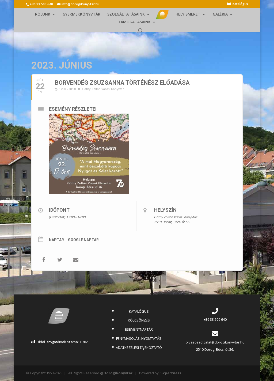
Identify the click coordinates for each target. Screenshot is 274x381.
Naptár (56, 240)
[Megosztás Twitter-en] (59, 259)
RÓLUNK (42, 14)
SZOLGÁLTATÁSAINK (126, 14)
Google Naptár (83, 240)
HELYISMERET (188, 14)
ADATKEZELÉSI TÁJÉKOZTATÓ (139, 347)
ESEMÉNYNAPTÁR (139, 329)
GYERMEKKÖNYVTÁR (81, 14)
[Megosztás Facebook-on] (43, 259)
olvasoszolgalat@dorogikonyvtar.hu (215, 342)
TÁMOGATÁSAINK (134, 22)
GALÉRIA (220, 14)
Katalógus (240, 4)
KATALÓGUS (139, 311)
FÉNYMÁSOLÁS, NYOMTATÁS (138, 338)
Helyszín (165, 210)
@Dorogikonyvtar (116, 373)
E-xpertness (170, 373)
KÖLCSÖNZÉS (139, 320)
